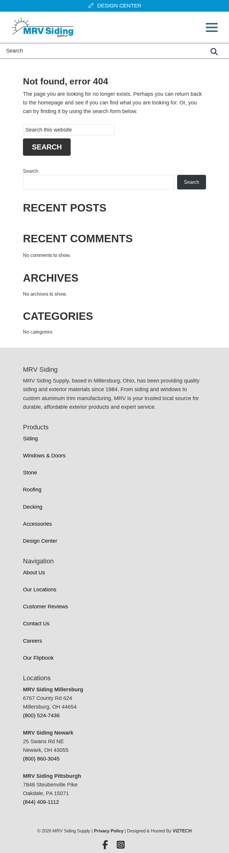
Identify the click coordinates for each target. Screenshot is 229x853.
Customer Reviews (45, 607)
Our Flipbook (38, 658)
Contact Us (36, 624)
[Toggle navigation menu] (212, 27)
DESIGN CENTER (117, 6)
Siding (30, 439)
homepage (50, 103)
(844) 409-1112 (41, 802)
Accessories (37, 524)
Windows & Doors (44, 456)
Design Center (40, 541)
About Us (34, 573)
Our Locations (39, 590)
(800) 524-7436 (41, 715)
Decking (32, 507)
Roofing (32, 490)
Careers (32, 641)
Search (30, 171)
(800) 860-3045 (41, 759)
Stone (30, 473)
